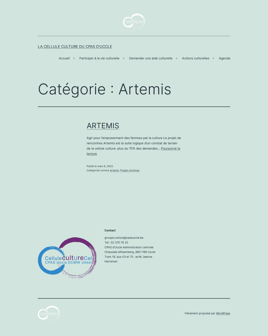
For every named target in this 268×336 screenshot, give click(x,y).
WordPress (223, 313)
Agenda (224, 58)
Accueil (64, 58)
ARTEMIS (103, 125)
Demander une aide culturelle (150, 58)
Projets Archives (129, 170)
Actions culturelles (195, 58)
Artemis (114, 170)
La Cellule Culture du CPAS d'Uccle (75, 46)
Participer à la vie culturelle (99, 58)
